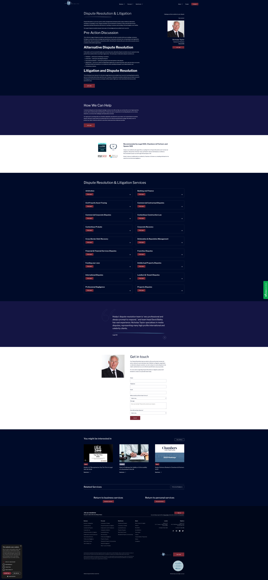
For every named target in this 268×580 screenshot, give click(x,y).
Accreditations (138, 530)
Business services (108, 501)
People (187, 4)
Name (131, 377)
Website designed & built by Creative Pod (91, 573)
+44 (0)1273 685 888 (179, 527)
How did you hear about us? (136, 410)
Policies (136, 539)
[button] (122, 4)
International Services (88, 536)
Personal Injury (104, 534)
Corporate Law (87, 530)
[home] (71, 3)
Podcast (136, 525)
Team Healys (137, 532)
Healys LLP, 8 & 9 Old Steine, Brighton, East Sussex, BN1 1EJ (177, 524)
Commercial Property (88, 527)
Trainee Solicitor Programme (141, 536)
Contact (195, 4)
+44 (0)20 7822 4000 (163, 527)
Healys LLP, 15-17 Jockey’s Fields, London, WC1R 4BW (161, 524)
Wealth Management (105, 543)
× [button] (20, 546)
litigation (88, 78)
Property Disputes (105, 539)
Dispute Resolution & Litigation (90, 532)
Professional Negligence (177, 486)
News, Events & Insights (140, 523)
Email (131, 389)
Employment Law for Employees (107, 527)
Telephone (132, 383)
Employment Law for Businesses (90, 534)
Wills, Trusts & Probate (106, 545)
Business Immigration (88, 523)
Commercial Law (87, 525)
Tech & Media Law (87, 543)
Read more (5, 559)
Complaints (137, 541)
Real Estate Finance (88, 541)
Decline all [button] (16, 573)
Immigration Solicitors (105, 530)
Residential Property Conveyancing (108, 541)
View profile (181, 43)
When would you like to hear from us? (139, 395)
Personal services (160, 501)
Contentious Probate (105, 523)
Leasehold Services (105, 532)
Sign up (179, 512)
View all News (179, 439)
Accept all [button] (7, 573)
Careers (137, 534)
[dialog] (11, 562)
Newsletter (137, 527)
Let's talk (178, 47)
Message (132, 401)
